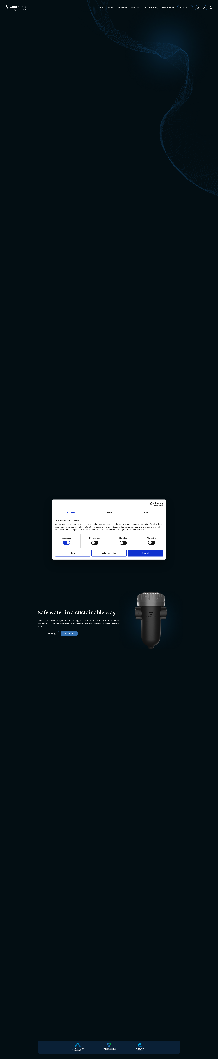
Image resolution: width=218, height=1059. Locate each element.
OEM (101, 7)
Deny (73, 553)
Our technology (150, 7)
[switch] (94, 543)
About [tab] (147, 512)
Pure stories (167, 7)
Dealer (110, 7)
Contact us (185, 8)
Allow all (145, 553)
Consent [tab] (71, 512)
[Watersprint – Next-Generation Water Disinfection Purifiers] (16, 6)
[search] (210, 7)
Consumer (122, 7)
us (198, 8)
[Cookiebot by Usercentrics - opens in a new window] (152, 504)
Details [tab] (109, 512)
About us (134, 7)
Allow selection (109, 553)
